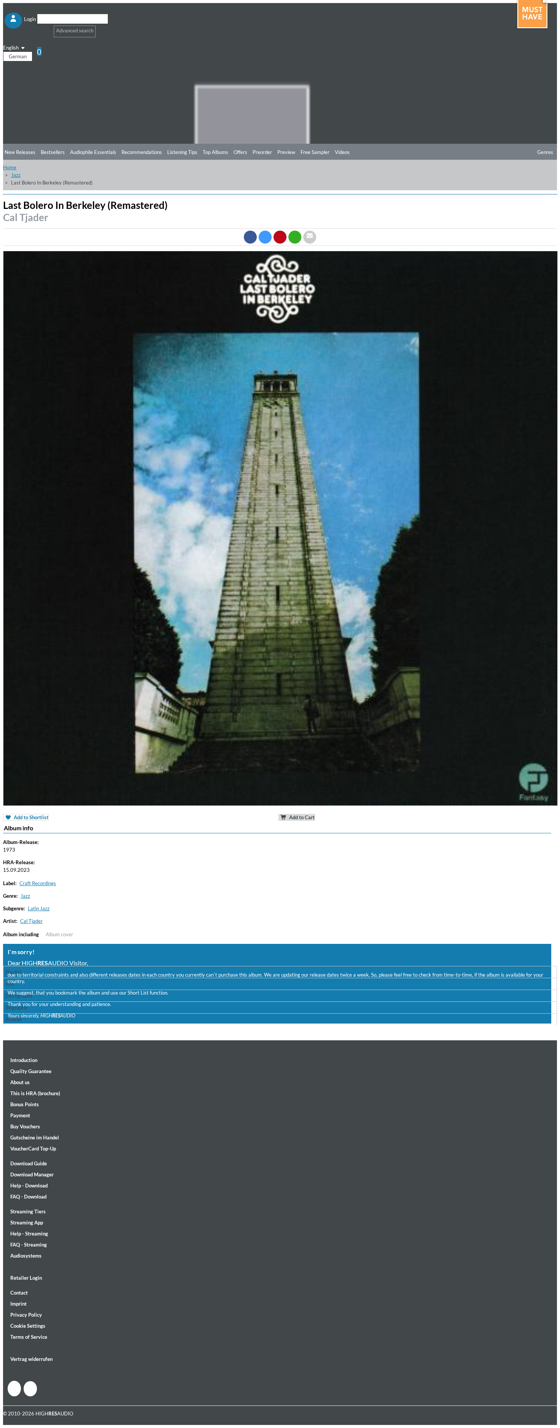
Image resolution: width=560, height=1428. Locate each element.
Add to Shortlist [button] (30, 817)
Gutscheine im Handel (34, 1137)
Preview (286, 152)
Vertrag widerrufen (31, 1359)
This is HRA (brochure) (35, 1093)
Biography (16, 1007)
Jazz (16, 175)
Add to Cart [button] (301, 817)
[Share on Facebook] (250, 237)
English (11, 48)
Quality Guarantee (30, 1071)
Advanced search (74, 30)
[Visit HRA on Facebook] (14, 1388)
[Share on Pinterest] (280, 237)
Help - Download (29, 1186)
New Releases (20, 152)
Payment (20, 1115)
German (18, 56)
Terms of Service (28, 1337)
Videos (342, 152)
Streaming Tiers (28, 1211)
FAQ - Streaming (28, 1245)
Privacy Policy (26, 1315)
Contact (19, 1293)
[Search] (42, 28)
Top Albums (215, 152)
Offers (240, 152)
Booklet (13, 1019)
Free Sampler (315, 152)
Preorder (262, 152)
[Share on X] (265, 237)
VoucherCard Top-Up (33, 1149)
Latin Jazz (39, 908)
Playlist (13, 972)
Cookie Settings (27, 1326)
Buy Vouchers (25, 1126)
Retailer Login (26, 1278)
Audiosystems (26, 1256)
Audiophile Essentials (93, 152)
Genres (545, 152)
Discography (19, 996)
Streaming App (26, 1222)
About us (20, 1082)
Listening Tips (182, 152)
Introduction (23, 1060)
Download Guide (28, 1163)
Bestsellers (53, 152)
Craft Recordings (37, 883)
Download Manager (32, 1174)
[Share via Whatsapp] (294, 237)
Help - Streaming (29, 1234)
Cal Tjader (25, 217)
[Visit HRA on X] (30, 1388)
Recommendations (142, 152)
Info (9, 984)
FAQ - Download (28, 1197)
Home (9, 167)
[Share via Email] (309, 237)
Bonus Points (24, 1104)
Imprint (18, 1304)
